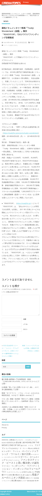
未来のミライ (29, 478)
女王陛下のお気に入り (28, 472)
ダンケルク (9, 460)
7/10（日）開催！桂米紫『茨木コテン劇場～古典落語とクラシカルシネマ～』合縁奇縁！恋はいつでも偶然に (20, 401)
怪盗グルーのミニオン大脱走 (20, 476)
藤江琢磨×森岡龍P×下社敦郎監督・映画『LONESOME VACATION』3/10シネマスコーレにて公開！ (20, 381)
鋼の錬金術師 (30, 480)
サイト (25, 329)
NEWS (6, 21)
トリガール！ (16, 460)
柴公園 (13, 480)
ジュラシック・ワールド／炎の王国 (20, 452)
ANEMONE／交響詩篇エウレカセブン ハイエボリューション (20, 440)
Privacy (26, 2)
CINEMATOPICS (11, 3)
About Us (5, 425)
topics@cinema (9, 42)
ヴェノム (18, 472)
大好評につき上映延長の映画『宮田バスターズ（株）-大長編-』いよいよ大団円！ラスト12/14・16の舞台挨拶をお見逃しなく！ (21, 409)
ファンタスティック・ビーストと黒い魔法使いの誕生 (20, 461)
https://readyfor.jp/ (24, 203)
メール (25, 324)
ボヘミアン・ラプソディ (26, 465)
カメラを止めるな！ (12, 448)
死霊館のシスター (22, 480)
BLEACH (4, 442)
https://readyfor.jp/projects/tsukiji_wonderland (20, 133)
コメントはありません (11, 45)
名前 (24, 319)
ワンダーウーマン (11, 472)
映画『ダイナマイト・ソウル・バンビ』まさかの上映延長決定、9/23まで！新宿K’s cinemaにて (20, 394)
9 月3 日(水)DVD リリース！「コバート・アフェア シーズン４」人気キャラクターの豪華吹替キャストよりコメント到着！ (10, 351)
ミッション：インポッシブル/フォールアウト (21, 468)
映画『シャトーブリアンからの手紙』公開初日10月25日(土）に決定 (30, 348)
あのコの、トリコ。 (27, 445)
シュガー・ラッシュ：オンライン (18, 451)
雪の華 (36, 480)
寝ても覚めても (27, 475)
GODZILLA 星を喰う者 (16, 442)
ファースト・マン (8, 466)
